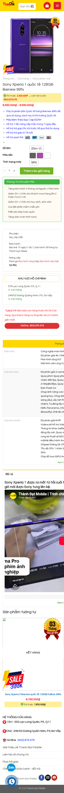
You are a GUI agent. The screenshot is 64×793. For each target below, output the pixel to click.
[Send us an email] (48, 778)
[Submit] (32, 6)
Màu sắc (8, 155)
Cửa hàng (23, 78)
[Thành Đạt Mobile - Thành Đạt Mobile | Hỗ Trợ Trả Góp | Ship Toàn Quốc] (9, 3)
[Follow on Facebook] (41, 778)
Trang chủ (8, 78)
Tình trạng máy (12, 162)
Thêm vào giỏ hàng (36, 170)
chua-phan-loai (41, 78)
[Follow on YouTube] (54, 778)
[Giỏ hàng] (47, 5)
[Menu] (57, 5)
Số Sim (7, 148)
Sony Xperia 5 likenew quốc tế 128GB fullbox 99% (33, 694)
